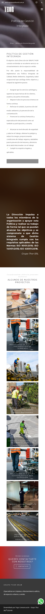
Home (12, 43)
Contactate (23, 566)
